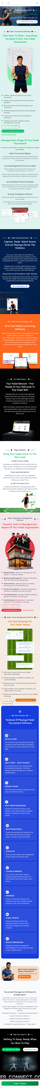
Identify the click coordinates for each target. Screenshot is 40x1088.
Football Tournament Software (19, 1018)
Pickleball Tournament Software (14, 1024)
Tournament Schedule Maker (27, 1013)
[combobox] (19, 3)
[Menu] (37, 3)
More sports (32, 1024)
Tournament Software (9, 1013)
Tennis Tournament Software (19, 1021)
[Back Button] (2, 3)
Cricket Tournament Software (19, 1016)
